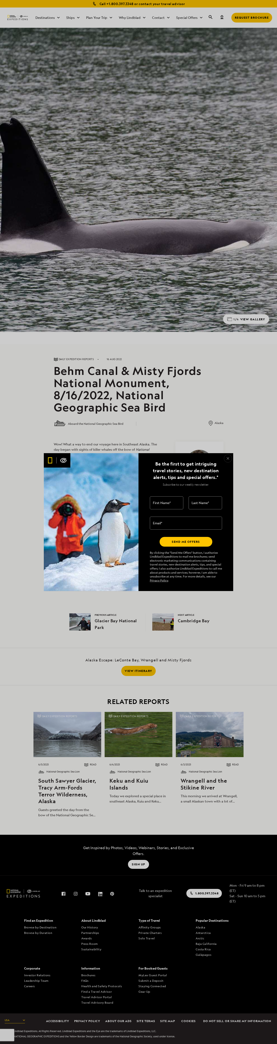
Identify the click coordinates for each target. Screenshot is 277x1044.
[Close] (228, 458)
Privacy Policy (159, 580)
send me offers (186, 542)
